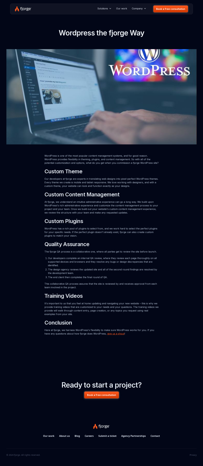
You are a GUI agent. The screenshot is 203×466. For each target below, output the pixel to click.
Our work (121, 8)
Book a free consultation (170, 8)
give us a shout (115, 333)
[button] (104, 8)
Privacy (193, 454)
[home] (23, 9)
